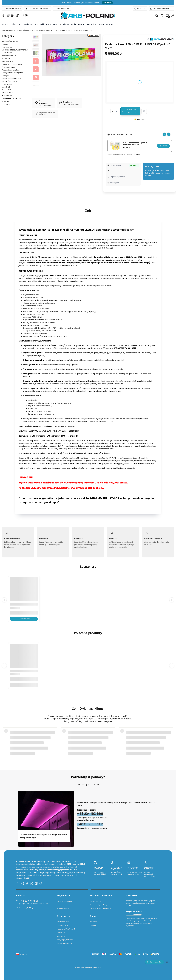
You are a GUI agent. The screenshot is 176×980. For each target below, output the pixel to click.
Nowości (5, 101)
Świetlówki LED (7, 93)
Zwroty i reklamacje (64, 943)
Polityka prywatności (65, 940)
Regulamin (61, 936)
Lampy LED (6, 75)
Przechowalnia (63, 908)
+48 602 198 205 (90, 824)
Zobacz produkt (24, 619)
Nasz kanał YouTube (65, 929)
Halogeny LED (7, 95)
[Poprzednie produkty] (4, 599)
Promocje (6, 104)
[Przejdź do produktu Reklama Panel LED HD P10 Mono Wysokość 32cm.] (24, 591)
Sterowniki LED (7, 61)
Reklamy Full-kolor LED (44, 30)
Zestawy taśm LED (9, 56)
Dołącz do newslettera (137, 914)
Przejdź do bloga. (28, 837)
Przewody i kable (8, 67)
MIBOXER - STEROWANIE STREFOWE (15, 50)
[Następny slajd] (168, 134)
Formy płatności (96, 901)
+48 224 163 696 (90, 813)
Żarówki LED (6, 90)
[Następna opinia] (171, 736)
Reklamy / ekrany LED (25, 30)
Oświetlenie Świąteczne (11, 98)
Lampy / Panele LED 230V (11, 78)
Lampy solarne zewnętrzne (12, 73)
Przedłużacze (7, 84)
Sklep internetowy (87, 967)
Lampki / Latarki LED (9, 81)
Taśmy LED (6, 44)
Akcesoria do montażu (11, 70)
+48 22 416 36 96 (28, 900)
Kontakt (107, 3)
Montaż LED (61, 932)
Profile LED (6, 58)
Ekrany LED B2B (62, 925)
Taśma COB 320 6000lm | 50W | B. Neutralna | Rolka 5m (135, 144)
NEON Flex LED (7, 53)
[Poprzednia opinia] (4, 736)
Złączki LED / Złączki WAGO (12, 64)
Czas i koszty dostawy (98, 905)
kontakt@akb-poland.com (163, 8)
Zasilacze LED (7, 47)
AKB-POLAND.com (8, 30)
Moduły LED (6, 87)
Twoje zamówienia (64, 901)
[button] (144, 111)
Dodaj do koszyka (131, 111)
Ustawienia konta (64, 905)
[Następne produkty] (171, 599)
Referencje (94, 922)
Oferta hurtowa (63, 922)
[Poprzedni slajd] (164, 134)
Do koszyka (23, 685)
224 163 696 (141, 8)
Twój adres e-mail (134, 911)
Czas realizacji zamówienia (101, 908)
